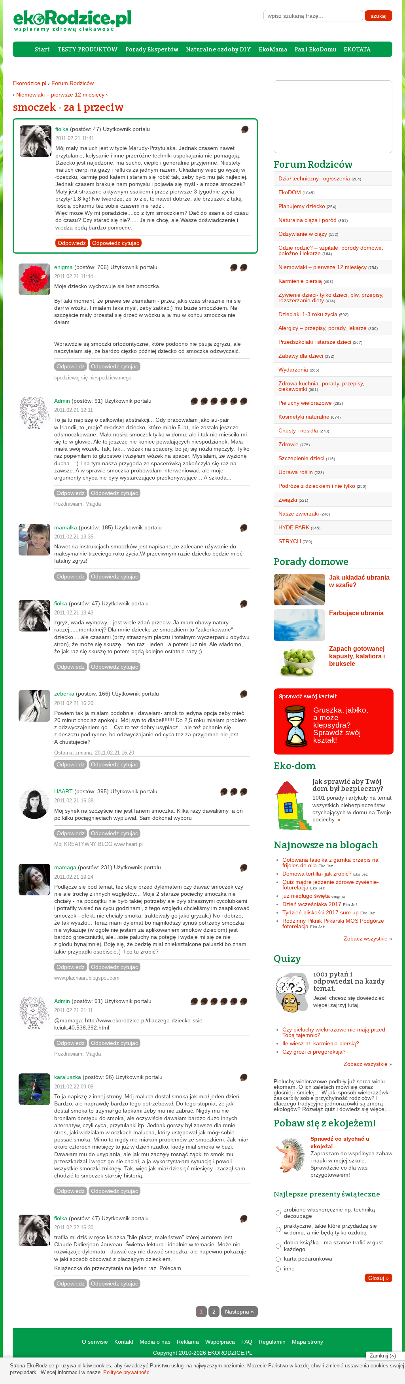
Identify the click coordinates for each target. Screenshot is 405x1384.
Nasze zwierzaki (298, 513)
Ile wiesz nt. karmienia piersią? (320, 1043)
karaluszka (67, 1077)
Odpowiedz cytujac (115, 243)
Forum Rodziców (72, 83)
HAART (63, 791)
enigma (63, 267)
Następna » (239, 1311)
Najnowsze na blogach (326, 844)
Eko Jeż (325, 866)
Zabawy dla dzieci (300, 356)
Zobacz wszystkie (368, 938)
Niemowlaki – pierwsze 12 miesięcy (60, 94)
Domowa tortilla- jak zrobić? (317, 873)
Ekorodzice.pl (29, 83)
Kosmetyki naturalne (303, 416)
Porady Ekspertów (151, 49)
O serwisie (95, 1341)
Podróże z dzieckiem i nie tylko (316, 486)
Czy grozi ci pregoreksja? (314, 1051)
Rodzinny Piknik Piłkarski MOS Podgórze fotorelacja (333, 923)
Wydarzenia (293, 369)
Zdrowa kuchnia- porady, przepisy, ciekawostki (321, 386)
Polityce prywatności (127, 1372)
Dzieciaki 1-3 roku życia (307, 314)
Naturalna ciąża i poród (307, 220)
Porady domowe (311, 561)
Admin (62, 401)
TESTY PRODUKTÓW (87, 49)
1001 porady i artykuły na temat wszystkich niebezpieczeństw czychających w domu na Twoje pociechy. (352, 800)
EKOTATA (357, 49)
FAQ (246, 1341)
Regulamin (272, 1341)
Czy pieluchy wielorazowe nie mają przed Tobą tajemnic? (333, 1032)
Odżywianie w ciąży (302, 234)
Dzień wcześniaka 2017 (311, 904)
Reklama (188, 1341)
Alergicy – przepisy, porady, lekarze (322, 328)
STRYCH (289, 541)
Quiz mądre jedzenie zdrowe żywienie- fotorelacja (330, 885)
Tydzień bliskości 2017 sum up (320, 912)
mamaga (65, 867)
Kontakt (123, 1341)
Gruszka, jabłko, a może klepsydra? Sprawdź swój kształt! (340, 725)
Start (42, 49)
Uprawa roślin (295, 472)
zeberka (64, 693)
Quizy (287, 958)
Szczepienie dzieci (301, 458)
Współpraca (220, 1341)
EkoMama (273, 49)
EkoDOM (289, 192)
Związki (287, 500)
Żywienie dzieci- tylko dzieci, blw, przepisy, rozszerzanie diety (331, 297)
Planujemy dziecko (301, 206)
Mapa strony (307, 1341)
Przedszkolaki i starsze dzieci (314, 342)
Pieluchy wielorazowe (305, 403)
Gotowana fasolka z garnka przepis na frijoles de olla (330, 862)
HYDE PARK (293, 527)
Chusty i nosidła (298, 430)
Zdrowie (288, 444)
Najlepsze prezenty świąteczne (327, 1193)
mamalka (65, 527)
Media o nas (155, 1341)
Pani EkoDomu (315, 49)
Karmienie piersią (300, 281)
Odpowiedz (72, 243)
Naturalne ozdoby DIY (218, 49)
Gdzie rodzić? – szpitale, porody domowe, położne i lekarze (330, 250)
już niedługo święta (306, 896)
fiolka (61, 129)
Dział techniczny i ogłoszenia (314, 178)
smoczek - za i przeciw (68, 106)
